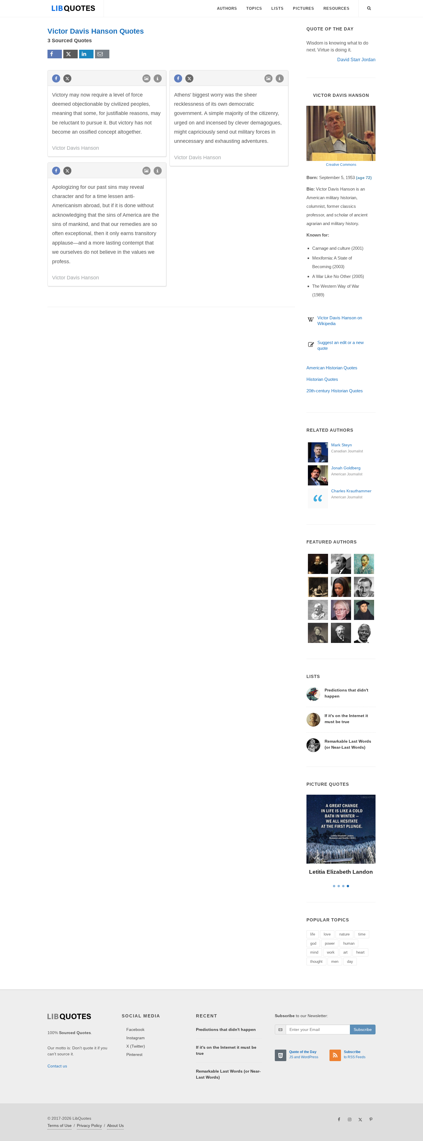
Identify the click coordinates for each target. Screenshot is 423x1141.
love (327, 934)
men (334, 961)
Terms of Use (59, 1125)
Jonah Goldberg (346, 468)
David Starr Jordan (356, 59)
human (349, 943)
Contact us (57, 1066)
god (313, 943)
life (312, 934)
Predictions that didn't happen (226, 1029)
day (350, 961)
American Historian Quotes (331, 367)
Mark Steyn (341, 445)
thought (316, 961)
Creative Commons (341, 165)
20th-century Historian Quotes (334, 390)
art (345, 952)
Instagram (135, 1038)
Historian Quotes (322, 379)
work (331, 952)
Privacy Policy (89, 1125)
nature (344, 934)
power (330, 943)
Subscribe (363, 1029)
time (361, 934)
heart (360, 952)
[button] (369, 7)
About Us (115, 1125)
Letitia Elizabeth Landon (341, 872)
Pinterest (134, 1054)
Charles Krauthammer (351, 491)
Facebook (135, 1029)
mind (314, 952)
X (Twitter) (135, 1046)
